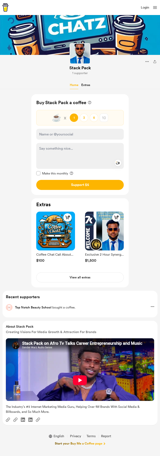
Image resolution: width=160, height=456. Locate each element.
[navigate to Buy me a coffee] (5, 7)
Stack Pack (80, 67)
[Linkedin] (23, 420)
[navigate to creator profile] (80, 53)
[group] (56, 236)
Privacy (75, 436)
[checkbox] (52, 173)
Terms (91, 436)
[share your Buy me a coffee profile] (155, 61)
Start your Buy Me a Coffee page (78, 443)
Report (106, 436)
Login (145, 7)
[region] (80, 144)
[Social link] (8, 420)
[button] (155, 7)
